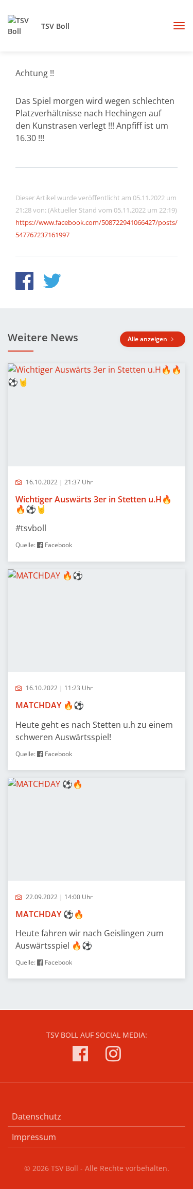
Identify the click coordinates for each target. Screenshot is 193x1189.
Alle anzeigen (148, 339)
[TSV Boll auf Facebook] (80, 1055)
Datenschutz (36, 1116)
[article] (96, 462)
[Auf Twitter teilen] (52, 282)
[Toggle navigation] (175, 26)
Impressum (34, 1137)
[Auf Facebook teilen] (24, 282)
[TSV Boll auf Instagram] (113, 1055)
